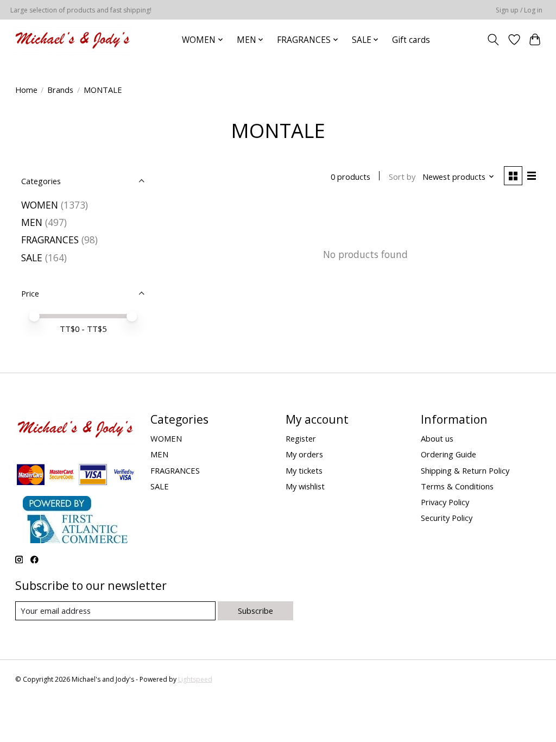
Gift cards (411, 40)
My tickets (304, 470)
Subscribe (255, 610)
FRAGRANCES (50, 239)
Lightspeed (195, 679)
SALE (31, 257)
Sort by (402, 176)
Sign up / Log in (519, 10)
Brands (60, 89)
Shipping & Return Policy (465, 470)
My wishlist (305, 486)
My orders (304, 454)
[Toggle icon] (493, 39)
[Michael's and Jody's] (72, 39)
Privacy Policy (445, 501)
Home (26, 89)
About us (437, 438)
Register (301, 438)
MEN (31, 222)
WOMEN (39, 204)
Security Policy (446, 517)
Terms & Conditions (457, 486)
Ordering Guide (448, 454)
